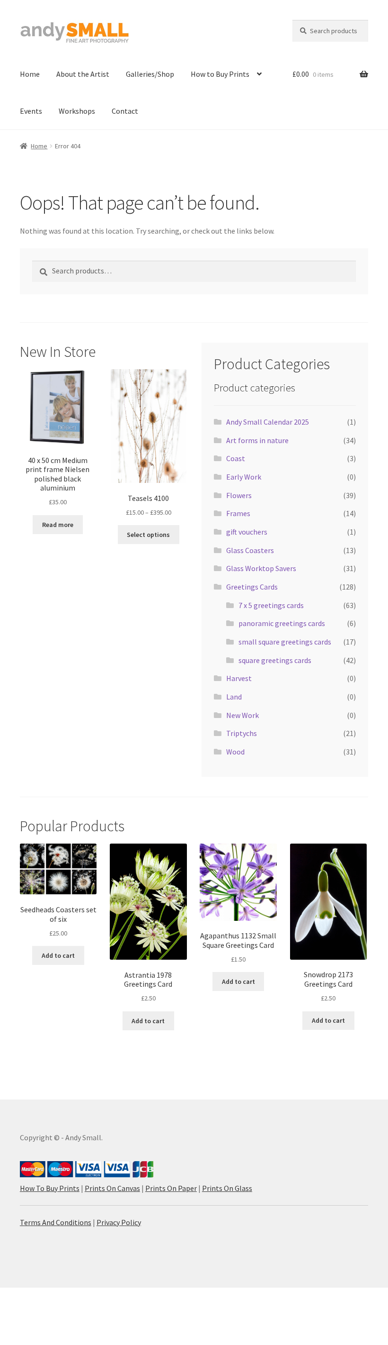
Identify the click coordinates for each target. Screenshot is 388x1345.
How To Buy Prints (49, 1188)
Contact (125, 111)
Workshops (77, 111)
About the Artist (82, 74)
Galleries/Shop (150, 74)
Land (234, 696)
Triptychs (241, 733)
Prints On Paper (171, 1188)
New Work (242, 715)
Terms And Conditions (55, 1222)
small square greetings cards (284, 641)
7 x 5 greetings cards (271, 605)
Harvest (239, 678)
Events (31, 111)
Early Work (243, 477)
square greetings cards (274, 660)
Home (30, 74)
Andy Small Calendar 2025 (267, 422)
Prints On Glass (227, 1188)
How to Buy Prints (220, 74)
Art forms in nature (257, 440)
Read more (57, 524)
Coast (235, 458)
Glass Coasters (250, 550)
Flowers (239, 495)
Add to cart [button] (58, 955)
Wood (235, 751)
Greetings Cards (252, 586)
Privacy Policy (119, 1222)
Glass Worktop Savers (261, 568)
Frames (238, 513)
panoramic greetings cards (281, 623)
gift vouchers (246, 531)
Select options (148, 534)
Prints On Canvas (112, 1188)
